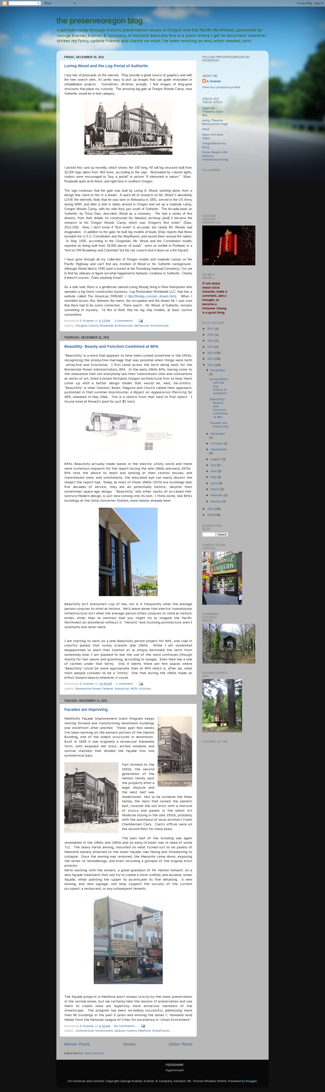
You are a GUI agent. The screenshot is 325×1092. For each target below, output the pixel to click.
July (214, 465)
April (214, 483)
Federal (107, 688)
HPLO (206, 129)
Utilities (145, 688)
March (215, 489)
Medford (144, 1031)
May (214, 477)
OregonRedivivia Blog (214, 145)
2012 (211, 359)
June (214, 471)
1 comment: (125, 684)
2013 (211, 353)
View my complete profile (221, 87)
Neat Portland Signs (212, 136)
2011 (211, 365)
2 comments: (124, 321)
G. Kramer (214, 81)
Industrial (122, 688)
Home (129, 1044)
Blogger (251, 1081)
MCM (134, 688)
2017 (211, 329)
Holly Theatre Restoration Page (215, 122)
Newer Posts (77, 1044)
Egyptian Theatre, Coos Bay (212, 111)
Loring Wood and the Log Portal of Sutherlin (106, 66)
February (217, 495)
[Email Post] (140, 321)
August (216, 459)
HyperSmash (175, 1070)
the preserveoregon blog (99, 20)
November (218, 434)
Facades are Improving (86, 709)
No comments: (125, 1026)
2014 (211, 347)
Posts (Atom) (94, 1053)
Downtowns (104, 1031)
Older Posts (180, 1044)
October (217, 443)
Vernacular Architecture (151, 325)
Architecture (85, 1031)
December (218, 370)
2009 (211, 515)
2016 (211, 335)
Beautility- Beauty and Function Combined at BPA (111, 346)
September (219, 449)
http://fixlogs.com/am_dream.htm (151, 296)
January (216, 501)
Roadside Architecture (116, 325)
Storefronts (161, 1031)
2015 (211, 340)
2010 (211, 509)
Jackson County (126, 1031)
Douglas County (87, 325)
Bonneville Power (88, 688)
